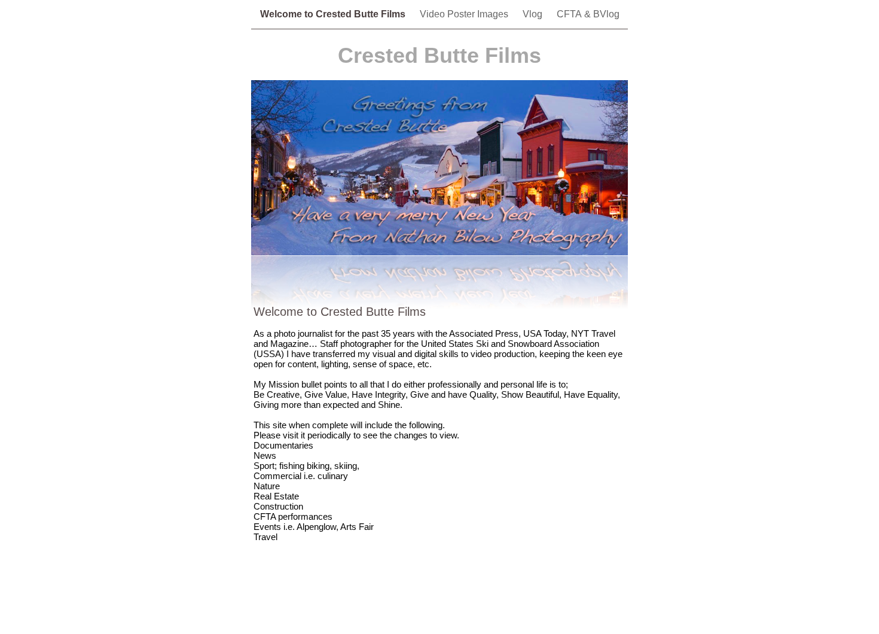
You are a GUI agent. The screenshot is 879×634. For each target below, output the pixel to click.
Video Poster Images (465, 14)
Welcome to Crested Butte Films (334, 14)
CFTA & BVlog (588, 14)
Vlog (534, 14)
